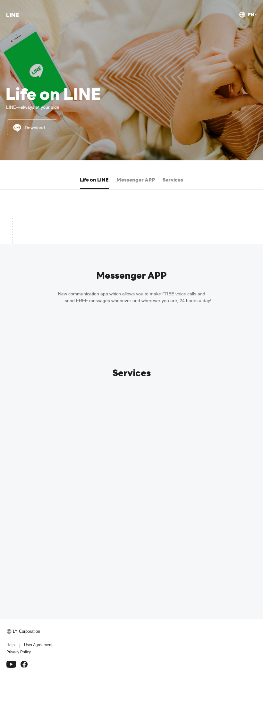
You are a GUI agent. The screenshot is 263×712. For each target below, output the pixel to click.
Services (173, 179)
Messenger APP (135, 179)
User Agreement (38, 645)
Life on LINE (94, 179)
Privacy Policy (18, 652)
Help (10, 645)
